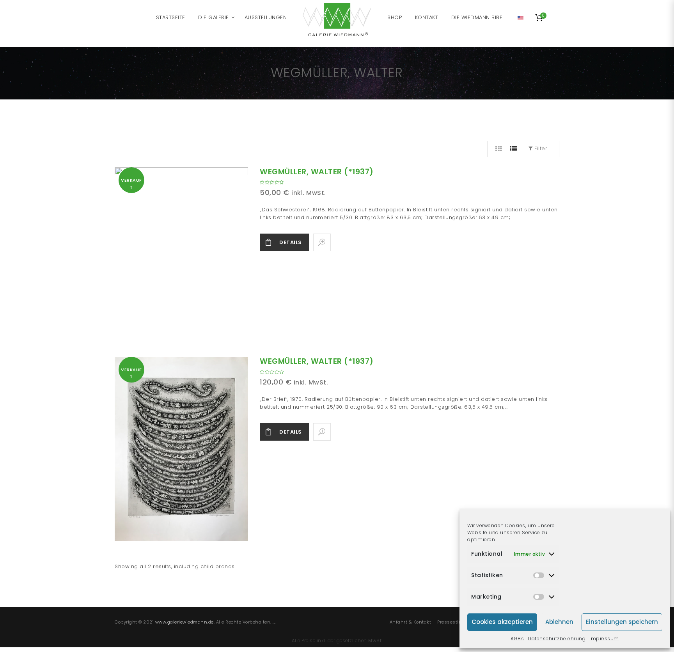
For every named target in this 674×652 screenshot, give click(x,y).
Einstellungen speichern (622, 622)
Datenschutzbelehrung (556, 638)
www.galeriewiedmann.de (184, 622)
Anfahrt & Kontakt (410, 622)
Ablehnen (559, 622)
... (274, 622)
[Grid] (498, 149)
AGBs (517, 638)
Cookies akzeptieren (502, 622)
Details (290, 242)
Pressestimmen (455, 622)
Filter (540, 148)
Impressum (604, 638)
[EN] (520, 17)
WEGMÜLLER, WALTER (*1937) (317, 172)
